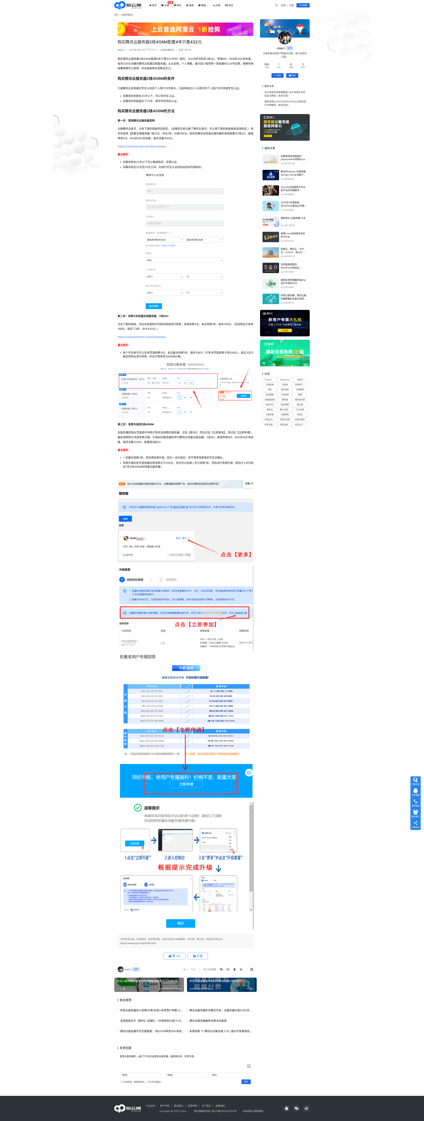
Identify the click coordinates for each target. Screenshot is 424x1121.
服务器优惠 (300, 399)
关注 (279, 75)
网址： (215, 1074)
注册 (291, 5)
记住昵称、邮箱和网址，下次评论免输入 (142, 1081)
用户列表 (164, 1105)
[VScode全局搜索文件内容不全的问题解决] (271, 190)
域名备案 (285, 389)
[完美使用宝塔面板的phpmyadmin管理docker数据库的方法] (271, 159)
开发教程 (285, 394)
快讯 (230, 5)
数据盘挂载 (270, 399)
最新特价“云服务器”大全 (293, 218)
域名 (270, 389)
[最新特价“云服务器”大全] (271, 221)
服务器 (285, 399)
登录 (283, 5)
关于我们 (206, 1105)
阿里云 (300, 414)
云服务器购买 (167, 49)
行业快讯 (150, 1105)
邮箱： (170, 1074)
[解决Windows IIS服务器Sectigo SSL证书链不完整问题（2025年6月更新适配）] (271, 175)
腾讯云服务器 (286, 409)
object (121, 49)
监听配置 (285, 404)
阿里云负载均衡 (301, 424)
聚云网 (300, 404)
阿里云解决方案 (286, 424)
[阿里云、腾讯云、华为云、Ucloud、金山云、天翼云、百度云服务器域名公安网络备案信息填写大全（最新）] (271, 252)
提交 (246, 1081)
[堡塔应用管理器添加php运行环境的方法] (271, 283)
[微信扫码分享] (221, 969)
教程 (203, 5)
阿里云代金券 (271, 419)
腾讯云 (270, 409)
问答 (217, 5)
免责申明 (192, 1105)
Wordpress (285, 379)
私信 (294, 75)
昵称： (125, 1074)
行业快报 (300, 409)
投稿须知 (220, 1105)
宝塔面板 (300, 389)
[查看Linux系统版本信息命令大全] (271, 237)
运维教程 (285, 414)
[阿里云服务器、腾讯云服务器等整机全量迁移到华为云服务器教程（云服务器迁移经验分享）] (271, 299)
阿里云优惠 (285, 419)
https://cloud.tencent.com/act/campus (142, 146)
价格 (166, 5)
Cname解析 (270, 379)
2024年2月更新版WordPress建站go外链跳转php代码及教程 (294, 205)
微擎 (300, 394)
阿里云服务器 (271, 424)
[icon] (286, 1108)
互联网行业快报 (301, 384)
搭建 (191, 5)
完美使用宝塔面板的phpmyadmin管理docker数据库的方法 (294, 159)
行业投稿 (303, 5)
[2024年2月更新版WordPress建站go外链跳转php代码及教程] (271, 206)
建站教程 (270, 394)
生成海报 (211, 969)
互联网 (285, 384)
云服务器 (270, 384)
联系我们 (178, 1105)
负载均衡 (270, 414)
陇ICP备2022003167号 (224, 1111)
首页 (154, 5)
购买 (178, 5)
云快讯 (300, 379)
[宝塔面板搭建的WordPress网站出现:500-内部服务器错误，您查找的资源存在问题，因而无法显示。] (271, 268)
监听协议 (270, 404)
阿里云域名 (300, 419)
